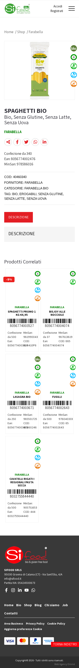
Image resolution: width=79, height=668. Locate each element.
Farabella (36, 32)
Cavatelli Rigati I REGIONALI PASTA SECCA (21, 482)
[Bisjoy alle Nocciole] (57, 286)
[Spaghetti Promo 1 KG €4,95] (22, 286)
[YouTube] (26, 591)
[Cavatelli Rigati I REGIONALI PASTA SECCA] (22, 454)
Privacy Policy (35, 623)
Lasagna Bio (22, 397)
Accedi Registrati (56, 8)
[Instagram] (13, 591)
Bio (18, 605)
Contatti (10, 613)
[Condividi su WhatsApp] (35, 142)
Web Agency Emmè (64, 664)
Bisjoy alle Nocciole (57, 313)
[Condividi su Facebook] (17, 142)
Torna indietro (65, 644)
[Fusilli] (57, 372)
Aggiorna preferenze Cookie (23, 629)
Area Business (13, 623)
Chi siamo (51, 605)
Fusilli (57, 397)
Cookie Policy (56, 623)
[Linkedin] (20, 591)
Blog (38, 605)
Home (8, 32)
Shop (21, 32)
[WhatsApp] (33, 591)
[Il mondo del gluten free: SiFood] (17, 8)
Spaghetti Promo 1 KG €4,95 (22, 313)
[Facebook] (6, 591)
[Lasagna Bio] (22, 372)
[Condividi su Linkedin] (44, 142)
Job (65, 605)
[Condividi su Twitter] (26, 142)
